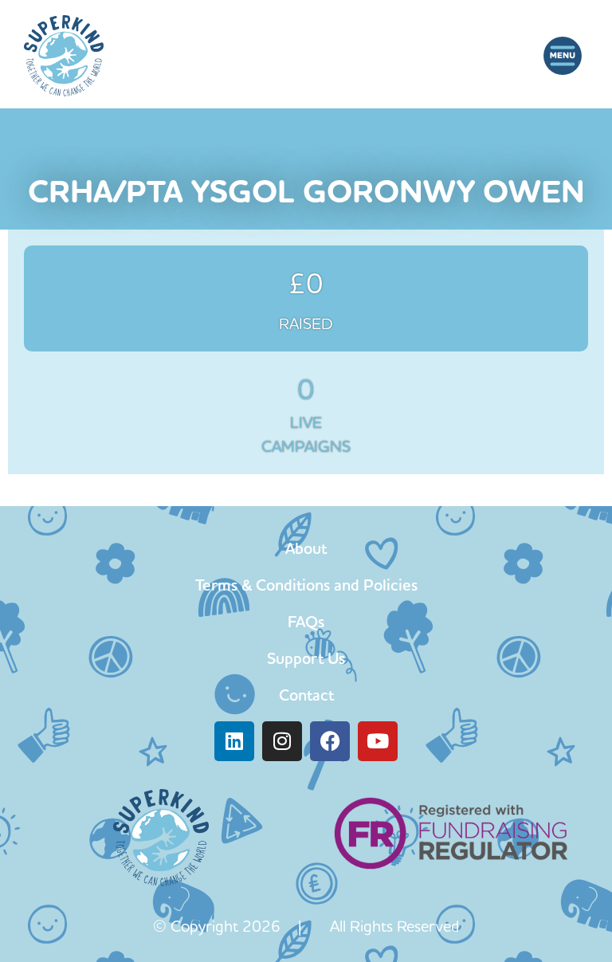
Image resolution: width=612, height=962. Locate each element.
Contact (306, 695)
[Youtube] (378, 741)
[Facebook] (330, 741)
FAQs (306, 621)
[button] (562, 55)
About (306, 548)
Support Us (306, 658)
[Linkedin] (234, 741)
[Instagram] (282, 741)
